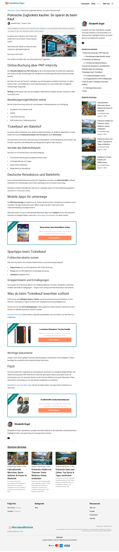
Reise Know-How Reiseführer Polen (55, 227)
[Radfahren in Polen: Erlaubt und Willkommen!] (89, 163)
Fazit (84, 91)
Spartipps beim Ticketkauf (92, 72)
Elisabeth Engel (22, 424)
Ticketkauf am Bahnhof (91, 59)
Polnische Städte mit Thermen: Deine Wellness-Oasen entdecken (41, 474)
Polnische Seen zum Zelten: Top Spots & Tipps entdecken (65, 472)
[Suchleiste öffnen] (112, 3)
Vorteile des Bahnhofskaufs (95, 63)
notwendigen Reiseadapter (46, 215)
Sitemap (92, 518)
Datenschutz (108, 526)
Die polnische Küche (14, 315)
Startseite (85, 4)
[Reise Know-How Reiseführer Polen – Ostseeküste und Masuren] (23, 233)
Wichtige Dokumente (92, 88)
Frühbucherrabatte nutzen (94, 76)
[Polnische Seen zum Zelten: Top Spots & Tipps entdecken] (66, 463)
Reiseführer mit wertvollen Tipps (19, 385)
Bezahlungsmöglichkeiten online (96, 56)
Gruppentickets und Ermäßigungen (97, 79)
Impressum (99, 526)
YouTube (10, 511)
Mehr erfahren (39, 31)
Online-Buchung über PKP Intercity (95, 53)
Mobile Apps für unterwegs (92, 69)
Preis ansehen (54, 238)
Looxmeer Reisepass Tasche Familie (55, 329)
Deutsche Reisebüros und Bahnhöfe (96, 66)
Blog (99, 4)
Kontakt (92, 511)
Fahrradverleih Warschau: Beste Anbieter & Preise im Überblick (17, 474)
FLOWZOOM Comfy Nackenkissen (55, 400)
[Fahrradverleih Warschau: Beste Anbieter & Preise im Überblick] (17, 463)
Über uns (106, 4)
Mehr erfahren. (108, 531)
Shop (93, 4)
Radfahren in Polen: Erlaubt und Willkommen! (104, 159)
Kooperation (94, 515)
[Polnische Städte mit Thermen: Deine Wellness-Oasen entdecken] (42, 463)
